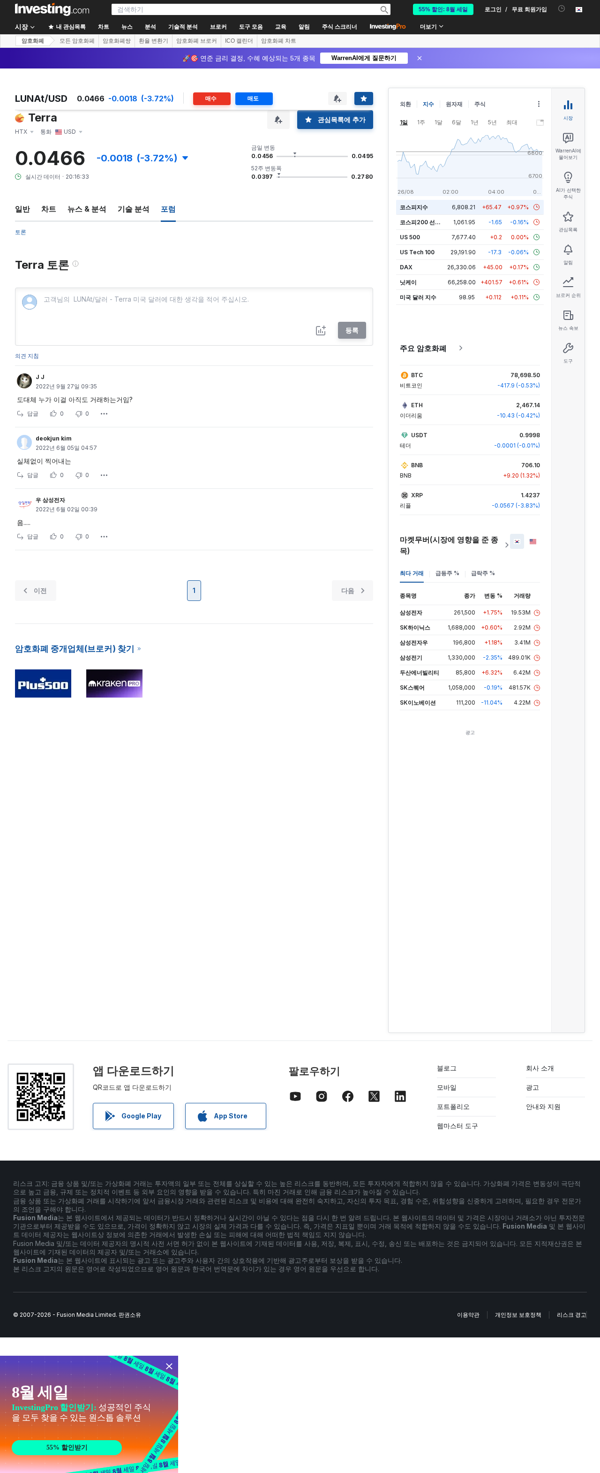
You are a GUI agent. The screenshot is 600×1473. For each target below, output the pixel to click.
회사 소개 (540, 1068)
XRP (417, 495)
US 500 (410, 237)
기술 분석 (134, 208)
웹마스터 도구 (457, 1126)
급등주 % (447, 573)
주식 (480, 103)
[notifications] (561, 8)
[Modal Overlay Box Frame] (89, 1414)
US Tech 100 (417, 252)
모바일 (447, 1087)
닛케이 (408, 282)
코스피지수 (414, 207)
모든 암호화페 (77, 41)
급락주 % (483, 573)
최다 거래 (412, 573)
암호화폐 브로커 (196, 41)
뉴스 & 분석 (87, 208)
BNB (417, 465)
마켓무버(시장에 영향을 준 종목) (449, 545)
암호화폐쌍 (117, 41)
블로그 (447, 1068)
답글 (32, 413)
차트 (48, 208)
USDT (419, 435)
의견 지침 (27, 355)
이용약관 (468, 1314)
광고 (532, 1087)
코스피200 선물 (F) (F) (429, 222)
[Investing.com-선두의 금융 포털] (52, 9)
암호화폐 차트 (278, 41)
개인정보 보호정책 (518, 1314)
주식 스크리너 (339, 26)
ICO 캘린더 (239, 41)
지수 (428, 103)
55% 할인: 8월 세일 (443, 9)
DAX (406, 267)
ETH (417, 405)
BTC (417, 375)
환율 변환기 (153, 41)
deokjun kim (54, 438)
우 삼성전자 (50, 499)
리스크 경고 (571, 1314)
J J (40, 376)
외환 (405, 103)
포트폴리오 (453, 1106)
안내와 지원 (543, 1106)
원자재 (454, 103)
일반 (22, 208)
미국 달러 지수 (418, 297)
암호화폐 (33, 41)
